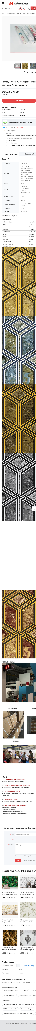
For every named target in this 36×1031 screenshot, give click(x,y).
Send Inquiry (19, 100)
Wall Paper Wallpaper (26, 1013)
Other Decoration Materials (11, 991)
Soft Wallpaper (23, 995)
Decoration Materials (28, 13)
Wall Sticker (5, 973)
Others (21, 973)
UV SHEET (5, 969)
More (3, 1017)
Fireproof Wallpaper (9, 995)
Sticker (26, 991)
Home (3, 13)
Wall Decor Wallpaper (9, 1013)
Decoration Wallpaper (27, 1009)
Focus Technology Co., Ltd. (24, 1023)
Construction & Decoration (14, 13)
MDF (20, 969)
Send (18, 860)
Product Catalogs (29, 966)
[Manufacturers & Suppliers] (18, 3)
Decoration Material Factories (12, 1004)
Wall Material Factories (10, 1009)
